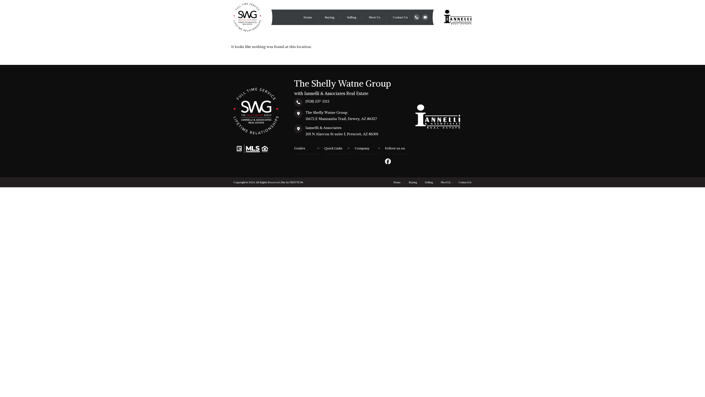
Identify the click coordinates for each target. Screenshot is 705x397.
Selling (351, 17)
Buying (329, 17)
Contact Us (400, 17)
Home (307, 17)
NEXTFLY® (296, 182)
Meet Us (374, 17)
